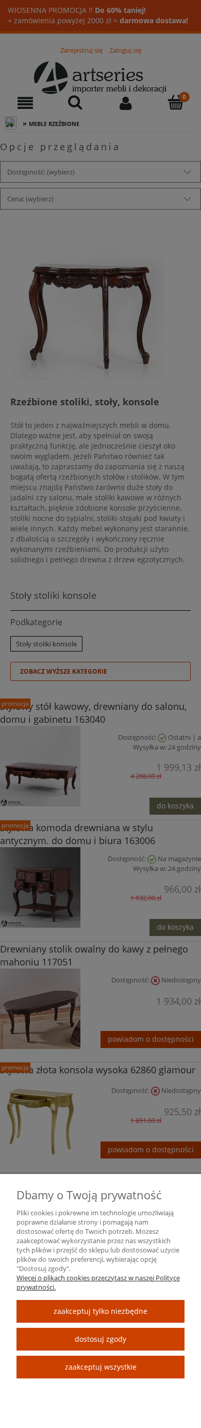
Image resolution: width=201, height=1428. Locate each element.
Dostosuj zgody (100, 1339)
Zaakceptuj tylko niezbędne (100, 1311)
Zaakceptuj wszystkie (101, 1367)
